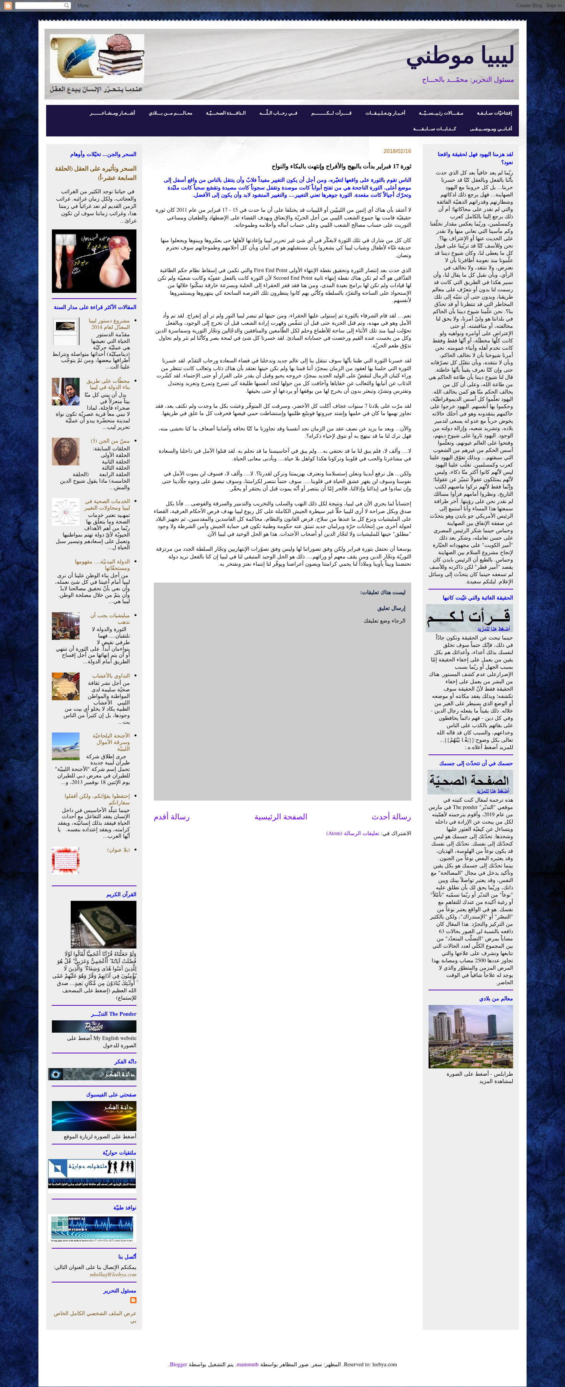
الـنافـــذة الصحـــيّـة (226, 113)
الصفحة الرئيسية (280, 816)
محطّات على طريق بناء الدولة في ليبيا (108, 384)
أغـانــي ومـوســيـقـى (491, 128)
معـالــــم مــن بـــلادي (170, 113)
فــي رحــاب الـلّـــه (278, 113)
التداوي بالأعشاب (111, 675)
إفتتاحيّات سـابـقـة (494, 113)
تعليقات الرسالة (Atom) (352, 833)
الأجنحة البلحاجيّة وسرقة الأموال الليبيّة (111, 742)
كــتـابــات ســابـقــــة (434, 128)
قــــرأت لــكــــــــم (331, 113)
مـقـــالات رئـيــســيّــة (441, 113)
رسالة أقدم (172, 816)
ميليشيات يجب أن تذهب (110, 618)
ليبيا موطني (460, 54)
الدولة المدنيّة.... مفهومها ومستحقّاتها (102, 564)
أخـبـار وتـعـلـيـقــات (385, 113)
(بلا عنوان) (118, 849)
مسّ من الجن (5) (110, 440)
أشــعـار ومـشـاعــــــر (112, 113)
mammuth (248, 1364)
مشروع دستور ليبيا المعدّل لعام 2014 (109, 324)
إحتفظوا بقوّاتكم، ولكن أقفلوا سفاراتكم (97, 799)
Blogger (178, 1364)
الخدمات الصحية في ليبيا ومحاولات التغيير (107, 504)
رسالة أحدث (391, 816)
